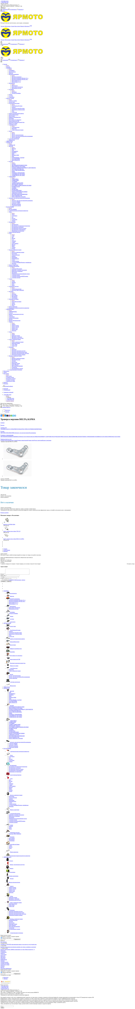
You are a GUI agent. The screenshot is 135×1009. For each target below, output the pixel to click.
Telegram (7, 411)
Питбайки (14, 92)
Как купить (9, 376)
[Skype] (13, 416)
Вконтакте (7, 410)
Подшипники (15, 224)
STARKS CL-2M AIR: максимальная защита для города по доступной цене (19, 944)
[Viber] (9, 416)
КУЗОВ (14, 164)
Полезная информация (6, 968)
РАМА (79, 436)
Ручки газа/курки (38, 440)
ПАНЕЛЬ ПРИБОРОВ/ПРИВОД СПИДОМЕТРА (41, 436)
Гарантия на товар (5, 964)
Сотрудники (3, 954)
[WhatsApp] (11, 416)
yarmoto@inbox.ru (6, 407)
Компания (3, 950)
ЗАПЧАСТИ (12, 145)
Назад (7, 65)
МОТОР (14, 148)
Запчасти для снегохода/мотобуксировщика (22, 200)
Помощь (3, 960)
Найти (2, 1007)
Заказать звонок (4, 3)
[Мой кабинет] (1, 42)
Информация (4, 959)
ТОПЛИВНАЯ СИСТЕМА (100, 436)
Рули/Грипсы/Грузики (17, 105)
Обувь (13, 334)
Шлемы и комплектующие (18, 358)
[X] (7, 416)
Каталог (8, 66)
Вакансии (3, 955)
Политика (3, 958)
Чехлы (13, 133)
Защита (13, 324)
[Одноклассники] (3, 416)
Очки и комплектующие (17, 342)
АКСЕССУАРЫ (13, 100)
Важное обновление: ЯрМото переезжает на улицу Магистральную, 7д (18, 949)
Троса (13, 214)
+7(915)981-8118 (4, 1)
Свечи (13, 281)
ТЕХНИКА (12, 70)
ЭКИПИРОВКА (13, 311)
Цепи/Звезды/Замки (16, 301)
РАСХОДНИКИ (13, 209)
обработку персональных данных (17, 579)
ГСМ (13, 236)
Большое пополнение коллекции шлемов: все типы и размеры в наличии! (18, 947)
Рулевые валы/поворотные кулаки (9, 440)
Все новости (4, 942)
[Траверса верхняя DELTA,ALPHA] (17, 458)
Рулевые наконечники (22, 440)
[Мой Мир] (5, 416)
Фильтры (14, 294)
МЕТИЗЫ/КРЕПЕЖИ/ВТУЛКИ (8, 436)
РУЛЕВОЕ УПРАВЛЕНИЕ (87, 436)
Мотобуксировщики (17, 76)
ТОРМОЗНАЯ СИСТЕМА (113, 436)
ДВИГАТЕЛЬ (17, 429)
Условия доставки (5, 963)
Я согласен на (13, 579)
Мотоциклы (15, 85)
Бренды (2, 967)
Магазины (3, 957)
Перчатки (14, 349)
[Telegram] (15, 416)
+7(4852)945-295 (4, 2)
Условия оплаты (4, 962)
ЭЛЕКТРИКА (15, 179)
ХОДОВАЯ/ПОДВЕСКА (59, 436)
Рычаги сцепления (46, 440)
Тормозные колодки (16, 289)
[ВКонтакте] (1, 416)
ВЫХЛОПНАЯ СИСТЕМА (22, 436)
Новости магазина (6, 938)
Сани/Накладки (15, 127)
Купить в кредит (5, 512)
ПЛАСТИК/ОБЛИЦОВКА (71, 436)
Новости (3, 953)
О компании (3, 952)
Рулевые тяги (31, 440)
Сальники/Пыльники (17, 268)
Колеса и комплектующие (18, 252)
